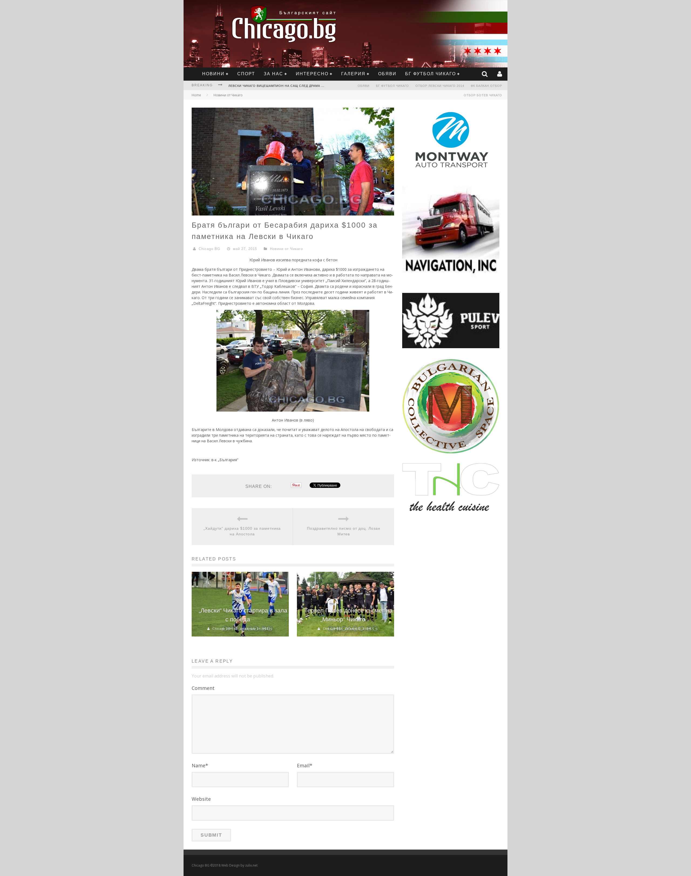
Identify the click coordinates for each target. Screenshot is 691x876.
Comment (203, 688)
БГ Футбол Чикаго (430, 73)
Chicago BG (209, 249)
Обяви (387, 73)
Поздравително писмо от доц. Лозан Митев (343, 531)
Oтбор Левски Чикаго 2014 (439, 85)
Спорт (246, 73)
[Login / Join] (500, 74)
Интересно (312, 73)
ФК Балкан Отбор (486, 85)
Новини (213, 73)
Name (200, 765)
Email (304, 765)
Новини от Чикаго (228, 95)
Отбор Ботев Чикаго (483, 95)
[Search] (485, 74)
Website (201, 799)
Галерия (353, 73)
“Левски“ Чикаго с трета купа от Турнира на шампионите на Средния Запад (300, 85)
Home (196, 95)
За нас (273, 73)
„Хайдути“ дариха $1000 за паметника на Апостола (242, 531)
